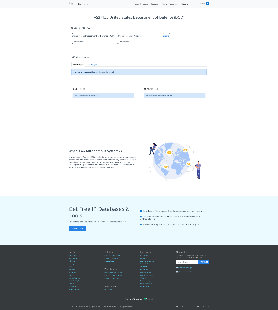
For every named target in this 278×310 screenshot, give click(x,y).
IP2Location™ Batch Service (113, 275)
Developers (72, 264)
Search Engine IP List (147, 261)
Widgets (143, 278)
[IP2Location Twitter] (182, 306)
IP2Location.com (83, 307)
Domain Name (168, 34)
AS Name (74, 34)
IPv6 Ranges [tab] (92, 64)
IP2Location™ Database (112, 255)
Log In (186, 4)
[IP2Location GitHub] (193, 306)
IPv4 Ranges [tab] (78, 64)
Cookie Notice (128, 307)
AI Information (73, 286)
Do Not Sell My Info (75, 281)
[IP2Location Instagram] (203, 306)
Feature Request (74, 278)
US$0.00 (202, 4)
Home (136, 4)
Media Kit (72, 269)
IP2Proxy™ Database (111, 258)
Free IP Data (108, 290)
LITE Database (109, 261)
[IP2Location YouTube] (198, 306)
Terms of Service (107, 307)
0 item (196, 4)
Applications (144, 255)
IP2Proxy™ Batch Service (112, 278)
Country (120, 34)
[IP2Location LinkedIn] (208, 306)
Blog (70, 267)
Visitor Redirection (146, 264)
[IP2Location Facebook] (177, 306)
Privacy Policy (118, 307)
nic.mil (166, 36)
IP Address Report (146, 281)
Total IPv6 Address (123, 41)
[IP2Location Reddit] (187, 306)
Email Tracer (144, 269)
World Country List (146, 284)
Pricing (164, 4)
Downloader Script (146, 272)
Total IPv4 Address (77, 41)
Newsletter (72, 272)
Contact (71, 284)
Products (154, 4)
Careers (71, 275)
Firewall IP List (144, 258)
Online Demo (73, 258)
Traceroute (144, 267)
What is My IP (144, 286)
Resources (173, 4)
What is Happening (75, 289)
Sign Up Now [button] (77, 228)
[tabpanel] (139, 72)
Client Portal (73, 255)
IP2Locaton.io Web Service (113, 273)
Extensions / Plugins (147, 275)
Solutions (144, 4)
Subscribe (204, 262)
